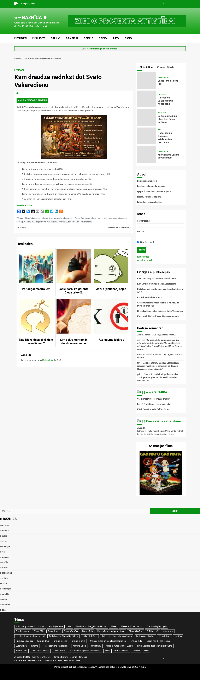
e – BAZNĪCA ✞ (30, 17)
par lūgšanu (96, 646)
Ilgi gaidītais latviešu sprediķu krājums (154, 192)
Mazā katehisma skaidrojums (55, 646)
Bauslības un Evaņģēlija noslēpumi (91, 627)
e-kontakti (20, 38)
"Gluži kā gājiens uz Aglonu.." (164, 335)
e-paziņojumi (6, 573)
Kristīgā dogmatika (24, 641)
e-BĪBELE (88, 38)
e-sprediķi (4, 594)
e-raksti (161, 129)
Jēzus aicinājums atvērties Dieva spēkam (146, 117)
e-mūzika (4, 568)
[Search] (184, 38)
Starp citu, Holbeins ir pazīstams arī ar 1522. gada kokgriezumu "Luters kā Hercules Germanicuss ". (157, 377)
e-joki (2, 552)
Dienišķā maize (22, 631)
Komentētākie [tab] (165, 67)
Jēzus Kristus (164, 636)
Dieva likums (53, 631)
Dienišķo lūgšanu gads (157, 627)
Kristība (178, 636)
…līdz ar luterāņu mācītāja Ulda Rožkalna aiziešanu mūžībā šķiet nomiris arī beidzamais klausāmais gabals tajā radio (158, 366)
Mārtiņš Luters (79, 646)
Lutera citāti (21, 646)
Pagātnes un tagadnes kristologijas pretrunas (146, 136)
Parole (140, 231)
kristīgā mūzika (78, 641)
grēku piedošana (89, 636)
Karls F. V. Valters (53, 660)
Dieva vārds (87, 631)
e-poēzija (4, 578)
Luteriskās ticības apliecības (149, 202)
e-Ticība (103, 38)
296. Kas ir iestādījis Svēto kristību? (100, 49)
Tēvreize (136, 651)
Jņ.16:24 (141, 428)
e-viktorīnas (5, 605)
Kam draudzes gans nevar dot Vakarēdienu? (156, 279)
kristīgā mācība (23, 222)
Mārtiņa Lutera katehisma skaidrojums (75, 222)
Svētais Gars (21, 651)
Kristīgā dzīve (43, 641)
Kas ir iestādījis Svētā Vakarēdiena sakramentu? (158, 316)
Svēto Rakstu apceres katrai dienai (85, 651)
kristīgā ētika (136, 641)
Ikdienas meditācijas (145, 636)
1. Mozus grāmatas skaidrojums (30, 627)
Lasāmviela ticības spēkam (149, 197)
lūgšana (34, 646)
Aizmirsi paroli (144, 260)
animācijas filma (56, 627)
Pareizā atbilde (24, 205)
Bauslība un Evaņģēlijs (147, 181)
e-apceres (162, 94)
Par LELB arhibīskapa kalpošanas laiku (154, 404)
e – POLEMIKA (156, 392)
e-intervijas (5, 547)
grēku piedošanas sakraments (115, 218)
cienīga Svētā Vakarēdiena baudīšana (57, 218)
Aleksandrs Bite (22, 657)
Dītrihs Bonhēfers (41, 657)
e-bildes (3, 541)
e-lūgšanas (4, 557)
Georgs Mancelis (78, 657)
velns (146, 651)
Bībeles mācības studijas (131, 627)
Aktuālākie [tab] (146, 67)
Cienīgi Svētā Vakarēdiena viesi (87, 218)
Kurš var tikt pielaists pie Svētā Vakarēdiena (156, 284)
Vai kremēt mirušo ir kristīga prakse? (153, 399)
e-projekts (38, 38)
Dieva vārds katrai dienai (163, 421)
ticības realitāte (121, 651)
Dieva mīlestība (71, 631)
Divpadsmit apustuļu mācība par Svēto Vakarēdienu (160, 311)
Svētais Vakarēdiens (40, 651)
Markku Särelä (35, 660)
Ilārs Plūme (20, 660)
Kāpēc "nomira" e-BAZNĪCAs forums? (154, 410)
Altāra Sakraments (32, 218)
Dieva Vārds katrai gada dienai (110, 631)
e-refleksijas (163, 77)
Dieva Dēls (38, 631)
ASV (69, 627)
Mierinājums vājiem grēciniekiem (146, 154)
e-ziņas (3, 610)
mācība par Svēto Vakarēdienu (44, 222)
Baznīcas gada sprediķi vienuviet (151, 186)
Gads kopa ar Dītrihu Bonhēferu (63, 636)
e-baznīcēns (143, 221)
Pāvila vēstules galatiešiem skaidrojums (154, 646)
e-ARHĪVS (55, 38)
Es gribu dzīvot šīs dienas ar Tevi (30, 636)
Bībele (113, 627)
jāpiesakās (47, 360)
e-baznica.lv (168, 631)
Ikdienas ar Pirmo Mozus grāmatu (117, 636)
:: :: (123, 667)
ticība (107, 651)
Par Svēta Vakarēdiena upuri (149, 298)
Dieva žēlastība (135, 631)
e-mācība (4, 562)
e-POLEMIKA (72, 38)
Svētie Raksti (59, 651)
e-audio (3, 536)
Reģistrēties (143, 257)
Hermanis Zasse (72, 660)
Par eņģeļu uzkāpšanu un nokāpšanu (146, 99)
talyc (18, 93)
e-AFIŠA (128, 38)
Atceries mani (146, 242)
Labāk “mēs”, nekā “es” (146, 80)
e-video (3, 599)
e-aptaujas (19, 70)
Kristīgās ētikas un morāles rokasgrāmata (108, 641)
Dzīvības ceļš (152, 631)
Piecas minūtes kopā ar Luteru (119, 646)
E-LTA (116, 38)
